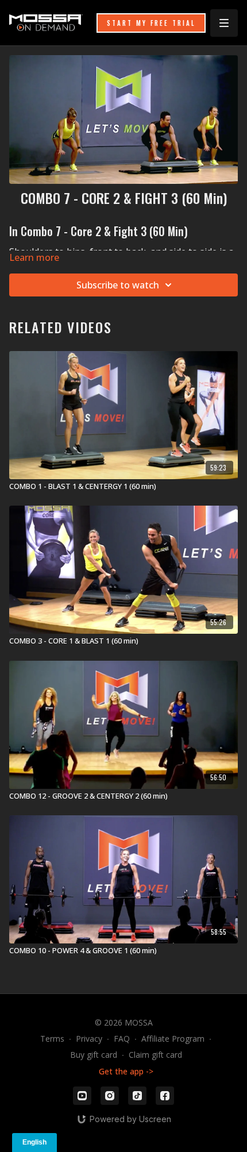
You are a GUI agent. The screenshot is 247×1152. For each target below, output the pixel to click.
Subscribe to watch (117, 285)
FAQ (122, 1038)
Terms (52, 1038)
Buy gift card (93, 1054)
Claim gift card (155, 1054)
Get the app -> (126, 1071)
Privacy (89, 1038)
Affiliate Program (172, 1038)
